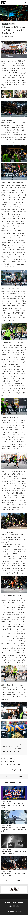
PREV (7, 776)
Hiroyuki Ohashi (14, 742)
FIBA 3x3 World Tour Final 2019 (11, 751)
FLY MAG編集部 (9, 36)
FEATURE (7, 902)
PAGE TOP (14, 896)
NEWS (14, 902)
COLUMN (21, 902)
